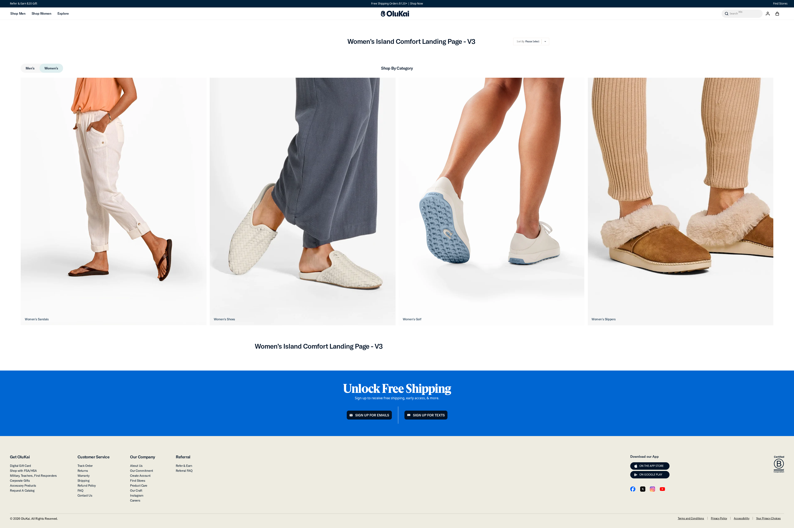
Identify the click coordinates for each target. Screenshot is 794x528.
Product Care (138, 485)
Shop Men (17, 13)
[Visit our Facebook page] (632, 489)
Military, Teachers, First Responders (33, 476)
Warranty (83, 476)
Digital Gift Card (20, 466)
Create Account (140, 476)
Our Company (142, 456)
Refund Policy (87, 485)
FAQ (80, 490)
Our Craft (136, 490)
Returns (83, 471)
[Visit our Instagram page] (652, 489)
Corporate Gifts (20, 481)
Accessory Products (23, 485)
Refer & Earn (184, 466)
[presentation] (635, 466)
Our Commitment (141, 471)
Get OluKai (20, 456)
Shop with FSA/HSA (23, 471)
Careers (135, 500)
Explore (63, 13)
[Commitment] (779, 464)
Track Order (85, 466)
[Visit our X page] (642, 489)
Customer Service (93, 456)
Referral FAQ (184, 471)
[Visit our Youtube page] (662, 489)
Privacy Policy (719, 518)
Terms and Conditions (691, 518)
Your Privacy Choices (768, 518)
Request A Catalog (22, 490)
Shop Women (41, 13)
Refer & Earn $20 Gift (23, 3)
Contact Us (85, 495)
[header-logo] (395, 14)
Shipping (83, 481)
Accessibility (741, 518)
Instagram (136, 495)
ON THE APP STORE (651, 466)
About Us (136, 466)
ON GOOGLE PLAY (650, 474)
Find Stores (780, 3)
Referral (183, 456)
